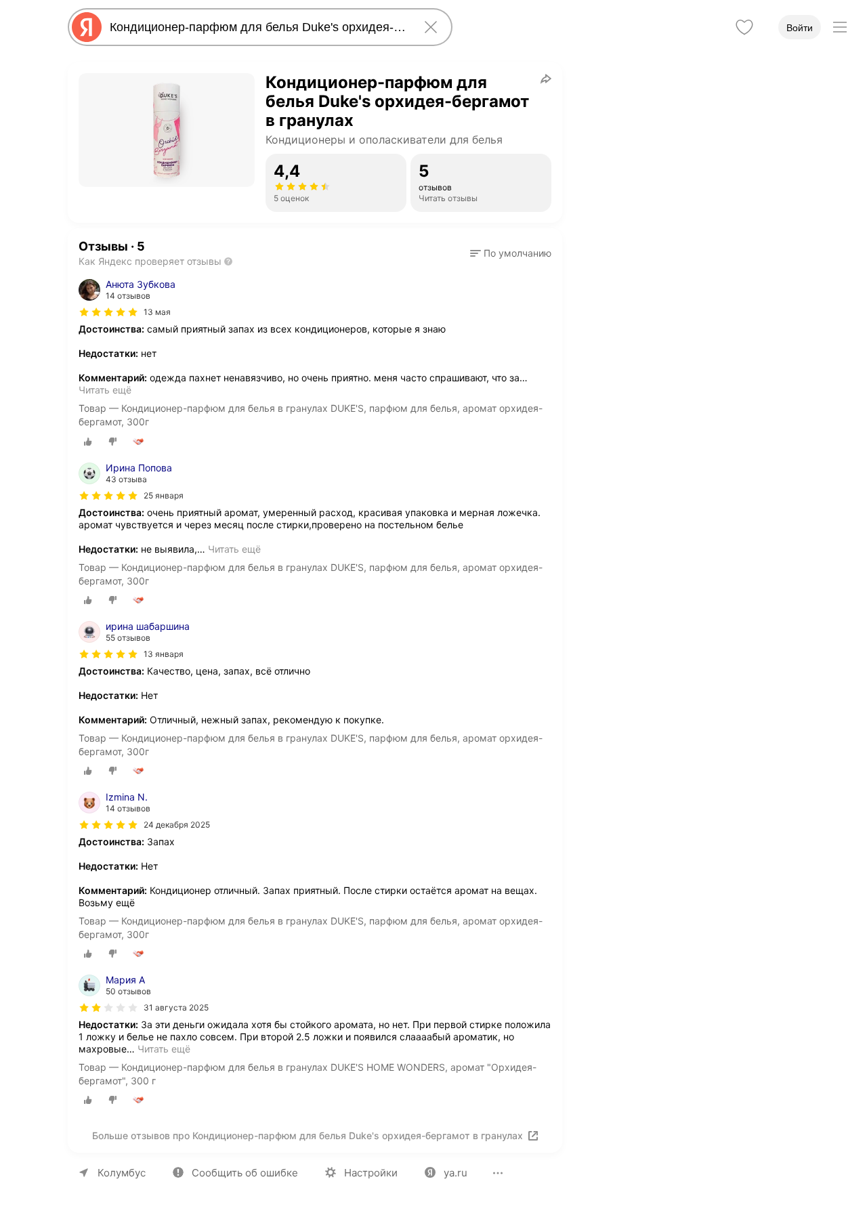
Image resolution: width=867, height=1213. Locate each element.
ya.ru (455, 1172)
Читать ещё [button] (105, 390)
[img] (108, 312)
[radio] (88, 441)
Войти (799, 27)
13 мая (157, 312)
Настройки (371, 1172)
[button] (510, 253)
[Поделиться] (546, 78)
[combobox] (257, 27)
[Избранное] (744, 27)
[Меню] (839, 27)
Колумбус (122, 1172)
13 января (164, 654)
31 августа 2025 (176, 1007)
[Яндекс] (87, 27)
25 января (164, 495)
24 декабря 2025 (177, 825)
